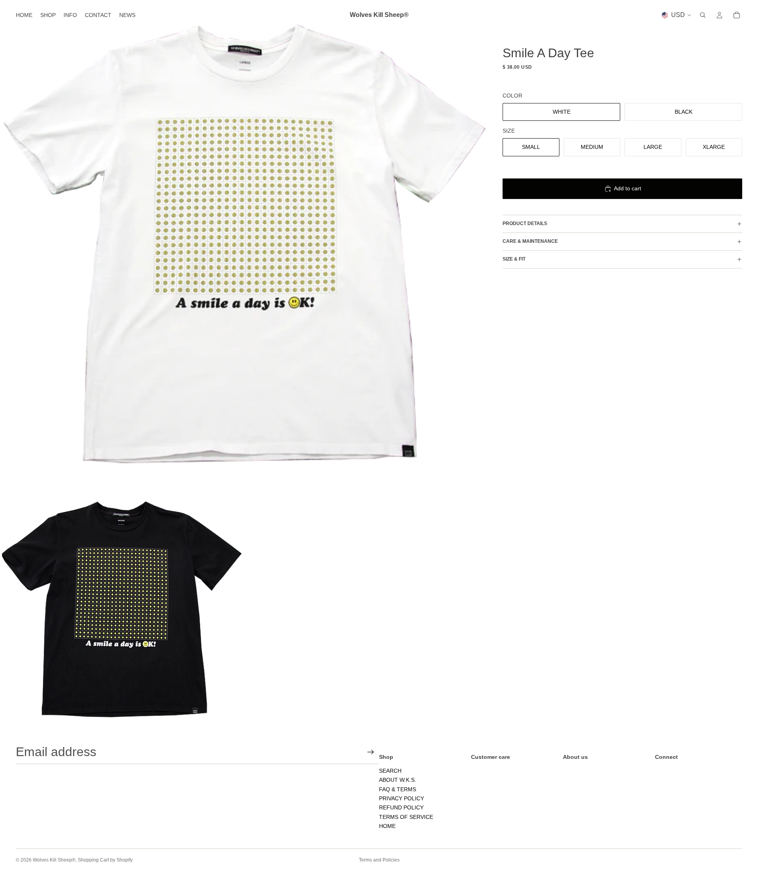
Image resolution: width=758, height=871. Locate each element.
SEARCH (390, 771)
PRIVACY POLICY (401, 798)
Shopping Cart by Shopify (105, 860)
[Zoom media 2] (122, 609)
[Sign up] (370, 752)
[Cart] (736, 15)
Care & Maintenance (530, 241)
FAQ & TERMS (397, 789)
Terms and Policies (379, 860)
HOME (387, 826)
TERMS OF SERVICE (406, 817)
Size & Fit (514, 259)
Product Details (525, 223)
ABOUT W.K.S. (397, 780)
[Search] (702, 15)
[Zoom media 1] (243, 243)
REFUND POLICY (401, 807)
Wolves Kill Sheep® (54, 860)
